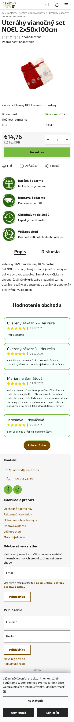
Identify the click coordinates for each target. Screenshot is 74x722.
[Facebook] (8, 489)
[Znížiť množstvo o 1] (48, 139)
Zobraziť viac (37, 445)
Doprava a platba (15, 526)
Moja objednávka (14, 537)
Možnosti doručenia (15, 120)
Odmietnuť (18, 713)
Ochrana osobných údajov (20, 520)
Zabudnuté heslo (15, 664)
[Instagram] (17, 489)
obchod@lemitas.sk (26, 470)
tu (4, 691)
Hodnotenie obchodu (37, 305)
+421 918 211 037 (24, 479)
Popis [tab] (20, 251)
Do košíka (37, 152)
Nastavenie (35, 701)
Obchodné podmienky (18, 509)
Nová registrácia (14, 659)
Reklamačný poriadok (18, 514)
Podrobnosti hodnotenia (18, 42)
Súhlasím (52, 713)
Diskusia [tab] (50, 251)
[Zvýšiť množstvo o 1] (67, 139)
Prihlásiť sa (17, 597)
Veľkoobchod (12, 532)
